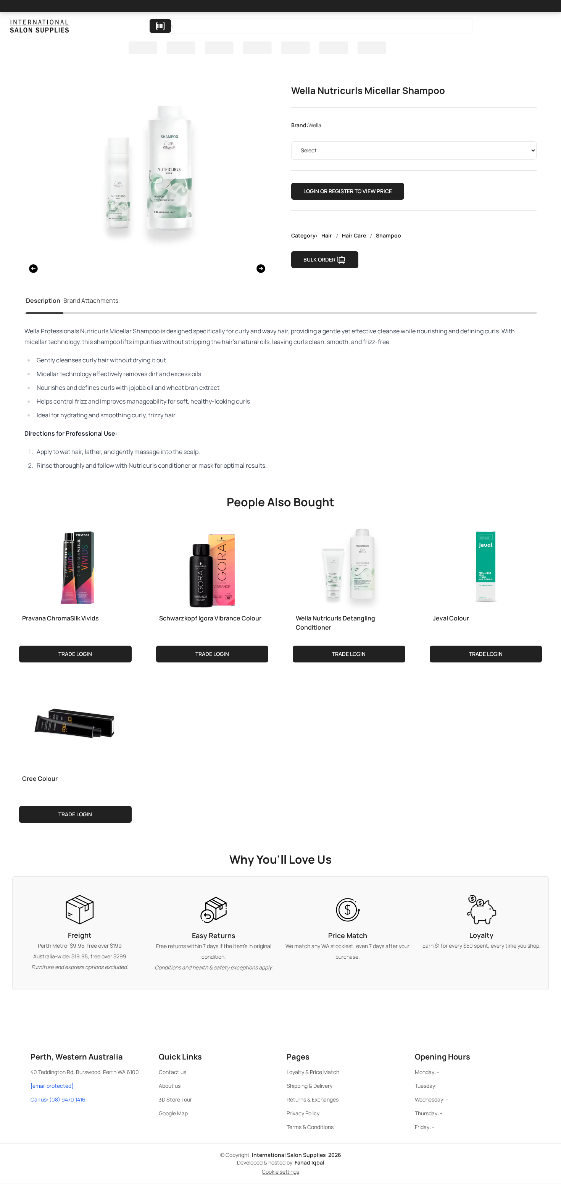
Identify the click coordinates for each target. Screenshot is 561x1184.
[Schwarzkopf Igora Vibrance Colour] (212, 565)
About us (170, 1085)
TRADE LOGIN (75, 653)
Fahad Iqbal (309, 1162)
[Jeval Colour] (486, 565)
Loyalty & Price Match (313, 1072)
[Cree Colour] (75, 725)
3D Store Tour (175, 1099)
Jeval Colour (451, 618)
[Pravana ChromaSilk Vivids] (75, 565)
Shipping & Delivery (309, 1085)
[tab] (43, 302)
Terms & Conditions (310, 1127)
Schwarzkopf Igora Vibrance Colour (210, 618)
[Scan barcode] (160, 26)
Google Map (173, 1113)
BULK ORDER (319, 259)
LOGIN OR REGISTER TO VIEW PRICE (347, 191)
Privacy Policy (303, 1113)
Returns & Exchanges (313, 1099)
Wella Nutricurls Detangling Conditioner (335, 623)
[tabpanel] (280, 398)
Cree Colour (40, 778)
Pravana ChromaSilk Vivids (60, 618)
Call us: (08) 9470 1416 (58, 1099)
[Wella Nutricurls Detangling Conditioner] (349, 565)
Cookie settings (280, 1171)
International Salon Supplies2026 (296, 1154)
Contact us (172, 1072)
